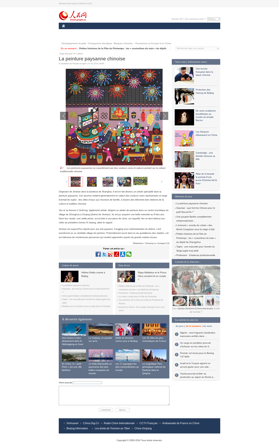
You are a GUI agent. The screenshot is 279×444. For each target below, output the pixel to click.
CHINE (68, 30)
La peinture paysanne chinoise (75, 285)
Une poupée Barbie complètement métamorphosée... (85, 296)
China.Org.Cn (91, 423)
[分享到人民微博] (116, 254)
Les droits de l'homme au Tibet (112, 428)
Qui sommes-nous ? (195, 19)
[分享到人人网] (122, 254)
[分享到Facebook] (98, 254)
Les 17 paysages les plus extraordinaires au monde (127, 366)
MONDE (97, 30)
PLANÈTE (175, 30)
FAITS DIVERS (157, 30)
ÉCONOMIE (82, 30)
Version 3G (177, 19)
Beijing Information (77, 428)
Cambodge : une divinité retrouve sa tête (205, 155)
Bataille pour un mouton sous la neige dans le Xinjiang (86, 306)
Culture (79, 54)
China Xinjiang (143, 428)
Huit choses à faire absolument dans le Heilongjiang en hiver (72, 341)
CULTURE (140, 30)
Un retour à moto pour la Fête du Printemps (138, 296)
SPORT (189, 30)
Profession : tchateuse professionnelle (135, 293)
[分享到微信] (128, 254)
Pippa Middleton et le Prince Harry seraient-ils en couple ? (152, 276)
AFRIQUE (110, 30)
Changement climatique (100, 43)
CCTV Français (148, 423)
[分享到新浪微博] (110, 254)
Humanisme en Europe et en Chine (153, 43)
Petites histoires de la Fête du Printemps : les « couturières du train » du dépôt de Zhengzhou (196, 238)
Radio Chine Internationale (119, 423)
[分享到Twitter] (104, 254)
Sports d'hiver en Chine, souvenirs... (196, 308)
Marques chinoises (123, 43)
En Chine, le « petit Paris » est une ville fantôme (72, 366)
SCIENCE (125, 30)
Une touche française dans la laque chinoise (204, 71)
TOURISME (202, 30)
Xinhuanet (72, 423)
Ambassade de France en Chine (180, 423)
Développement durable (74, 43)
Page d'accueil (66, 54)
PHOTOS (69, 37)
